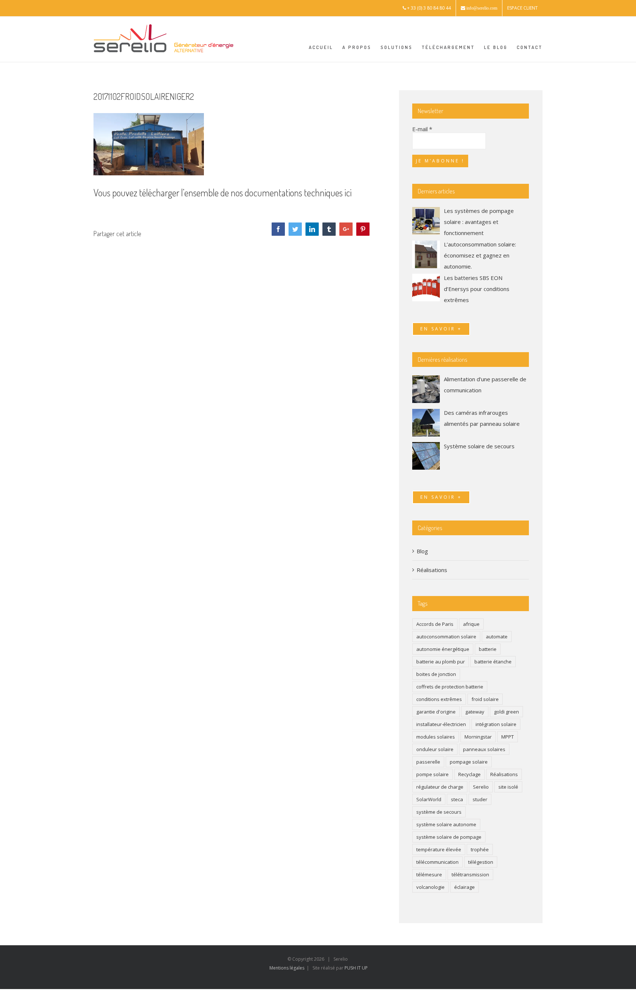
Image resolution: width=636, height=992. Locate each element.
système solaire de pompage (448, 837)
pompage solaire (469, 761)
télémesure (429, 874)
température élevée (438, 849)
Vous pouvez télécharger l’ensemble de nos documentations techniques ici (222, 192)
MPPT (507, 736)
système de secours (439, 812)
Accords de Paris (434, 624)
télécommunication (437, 862)
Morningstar (478, 736)
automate (497, 636)
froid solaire (485, 699)
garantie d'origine (436, 711)
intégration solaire (496, 724)
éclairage (464, 887)
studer (480, 799)
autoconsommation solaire (446, 636)
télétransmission (470, 874)
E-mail (422, 129)
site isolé (508, 787)
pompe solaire (432, 774)
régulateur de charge (439, 787)
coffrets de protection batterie (449, 686)
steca (457, 799)
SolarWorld (428, 799)
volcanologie (430, 887)
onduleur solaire (434, 749)
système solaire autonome (446, 824)
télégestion (480, 862)
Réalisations (432, 570)
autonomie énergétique (442, 649)
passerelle (428, 761)
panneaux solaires (484, 749)
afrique (471, 624)
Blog (422, 551)
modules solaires (435, 736)
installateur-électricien (441, 724)
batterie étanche (493, 661)
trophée (480, 849)
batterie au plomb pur (440, 661)
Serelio (481, 787)
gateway (474, 711)
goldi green (506, 711)
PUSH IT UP (356, 968)
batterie (488, 649)
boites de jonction (436, 674)
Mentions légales (286, 968)
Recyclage (469, 774)
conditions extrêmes (439, 699)
